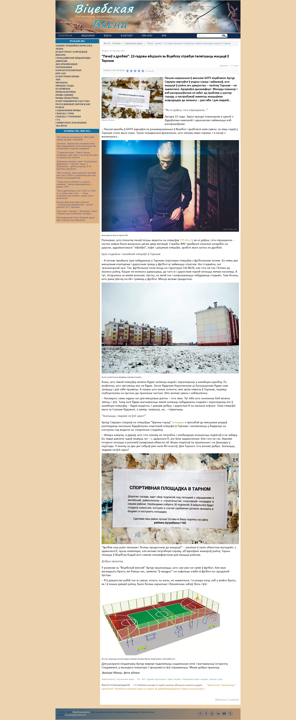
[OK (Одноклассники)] (230, 713)
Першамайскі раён (190, 679)
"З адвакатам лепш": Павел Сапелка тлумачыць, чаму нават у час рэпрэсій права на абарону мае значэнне (77, 155)
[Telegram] (200, 713)
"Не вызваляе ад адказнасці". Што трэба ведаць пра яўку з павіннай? (75, 138)
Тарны (170, 679)
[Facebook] (206, 713)
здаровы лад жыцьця (156, 679)
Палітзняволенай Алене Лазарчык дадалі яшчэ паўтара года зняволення (76, 218)
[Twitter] (212, 713)
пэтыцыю (178, 422)
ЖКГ (144, 679)
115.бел (185, 240)
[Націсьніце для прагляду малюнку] (132, 97)
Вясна (109, 23)
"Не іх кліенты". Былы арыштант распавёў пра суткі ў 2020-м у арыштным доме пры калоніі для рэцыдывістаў (76, 175)
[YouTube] (224, 713)
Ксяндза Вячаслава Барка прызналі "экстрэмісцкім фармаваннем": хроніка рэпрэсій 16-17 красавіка (75, 204)
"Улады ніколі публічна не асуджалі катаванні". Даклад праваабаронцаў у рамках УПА (74, 184)
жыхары (204, 679)
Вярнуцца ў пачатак (227, 699)
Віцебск (177, 679)
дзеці (220, 679)
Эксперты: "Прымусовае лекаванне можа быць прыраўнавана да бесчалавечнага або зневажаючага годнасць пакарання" (76, 146)
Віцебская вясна (81, 712)
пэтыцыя (213, 679)
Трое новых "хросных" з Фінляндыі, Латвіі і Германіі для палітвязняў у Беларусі (77, 212)
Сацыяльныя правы (125, 679)
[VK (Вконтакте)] (218, 713)
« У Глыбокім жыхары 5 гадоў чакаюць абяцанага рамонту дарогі (168, 685)
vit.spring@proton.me (75, 715)
